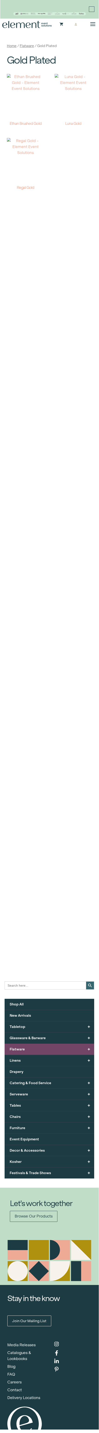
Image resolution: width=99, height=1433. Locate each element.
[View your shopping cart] (61, 24)
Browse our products (34, 1216)
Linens (50, 1060)
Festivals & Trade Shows (50, 1173)
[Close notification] (91, 9)
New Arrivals (20, 1015)
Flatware (27, 46)
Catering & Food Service (50, 1083)
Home (12, 46)
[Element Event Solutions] (27, 24)
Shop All (17, 1004)
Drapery (16, 1072)
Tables (50, 1105)
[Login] (75, 24)
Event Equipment (24, 1139)
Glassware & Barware (50, 1038)
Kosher (50, 1161)
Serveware (50, 1094)
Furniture (50, 1128)
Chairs (50, 1116)
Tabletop (50, 1026)
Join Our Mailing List (29, 1321)
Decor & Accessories (50, 1150)
